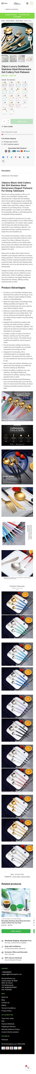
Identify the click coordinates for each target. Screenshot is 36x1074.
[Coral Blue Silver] (11, 91)
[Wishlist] (27, 891)
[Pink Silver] (18, 98)
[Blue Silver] (25, 84)
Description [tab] (6, 171)
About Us (5, 997)
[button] (8, 120)
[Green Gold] (25, 91)
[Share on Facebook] (7, 157)
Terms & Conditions (9, 1008)
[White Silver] (11, 111)
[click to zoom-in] (17, 38)
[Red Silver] (18, 105)
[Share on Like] (3, 157)
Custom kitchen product (10, 1032)
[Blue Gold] (18, 84)
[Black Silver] (11, 84)
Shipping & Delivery (9, 1026)
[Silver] (25, 105)
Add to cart (22, 121)
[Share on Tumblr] (24, 157)
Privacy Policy (7, 1011)
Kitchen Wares (10, 20)
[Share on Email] (20, 157)
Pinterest (5, 1040)
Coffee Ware (6, 919)
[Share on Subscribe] (28, 157)
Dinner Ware (19, 20)
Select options (16, 931)
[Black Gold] (5, 84)
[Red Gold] (11, 105)
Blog (3, 1000)
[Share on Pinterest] (15, 157)
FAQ (3, 1021)
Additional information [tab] (10, 176)
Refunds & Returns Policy (11, 1029)
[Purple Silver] (5, 105)
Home (3, 20)
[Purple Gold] (25, 98)
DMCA (4, 1005)
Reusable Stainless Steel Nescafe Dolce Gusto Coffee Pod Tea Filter (16, 922)
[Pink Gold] (11, 98)
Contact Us (5, 1003)
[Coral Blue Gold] (5, 91)
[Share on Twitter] (11, 157)
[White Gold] (5, 111)
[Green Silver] (5, 98)
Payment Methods (8, 1024)
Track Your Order (8, 1018)
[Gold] (18, 91)
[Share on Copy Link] (3, 161)
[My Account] (27, 3)
